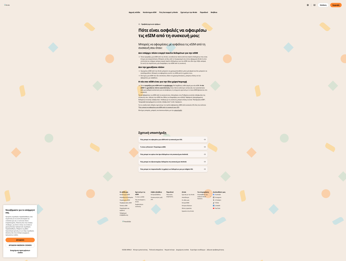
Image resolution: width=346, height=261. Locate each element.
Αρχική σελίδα (134, 12)
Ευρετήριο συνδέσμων (197, 250)
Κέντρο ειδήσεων (187, 205)
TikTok (217, 203)
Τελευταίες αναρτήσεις (169, 195)
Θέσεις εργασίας (187, 208)
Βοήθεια (214, 12)
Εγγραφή (335, 5)
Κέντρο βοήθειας (156, 194)
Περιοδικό (204, 12)
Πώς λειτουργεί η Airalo (168, 12)
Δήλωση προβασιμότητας (215, 250)
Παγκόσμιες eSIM (125, 200)
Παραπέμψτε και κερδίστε (124, 209)
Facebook (218, 194)
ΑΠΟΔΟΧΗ (20, 240)
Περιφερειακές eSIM (126, 203)
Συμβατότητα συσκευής (139, 205)
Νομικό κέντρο (170, 250)
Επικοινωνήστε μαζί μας (156, 198)
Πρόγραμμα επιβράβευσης (124, 214)
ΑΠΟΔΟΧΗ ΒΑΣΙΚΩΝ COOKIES (20, 245)
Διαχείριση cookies (182, 250)
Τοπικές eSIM (123, 205)
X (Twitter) (218, 200)
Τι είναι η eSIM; (139, 197)
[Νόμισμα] (314, 5)
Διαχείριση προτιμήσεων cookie (20, 251)
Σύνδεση (323, 5)
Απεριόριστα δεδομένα (126, 197)
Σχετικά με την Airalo (189, 12)
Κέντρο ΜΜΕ (185, 203)
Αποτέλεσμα (185, 197)
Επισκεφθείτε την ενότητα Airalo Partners (202, 196)
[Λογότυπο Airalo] (9, 5)
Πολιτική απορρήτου (156, 250)
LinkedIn (217, 205)
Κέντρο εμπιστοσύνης (140, 250)
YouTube (217, 208)
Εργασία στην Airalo (188, 211)
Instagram (218, 197)
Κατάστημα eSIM (149, 12)
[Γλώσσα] (308, 5)
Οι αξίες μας (185, 200)
